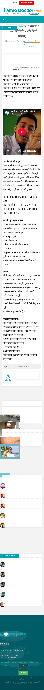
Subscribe (23, 672)
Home (4, 678)
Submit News (35, 678)
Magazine (17, 678)
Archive (25, 678)
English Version (26, 3)
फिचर (38, 41)
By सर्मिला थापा (28, 41)
